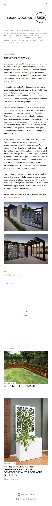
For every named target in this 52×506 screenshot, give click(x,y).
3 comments (14, 479)
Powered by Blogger (28, 494)
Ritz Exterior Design (13, 197)
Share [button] (6, 271)
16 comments (14, 390)
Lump (12, 81)
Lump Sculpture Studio (29, 499)
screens (18, 73)
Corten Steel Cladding (19, 386)
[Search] (46, 3)
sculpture (18, 67)
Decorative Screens (15, 275)
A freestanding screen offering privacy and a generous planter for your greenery (23, 470)
